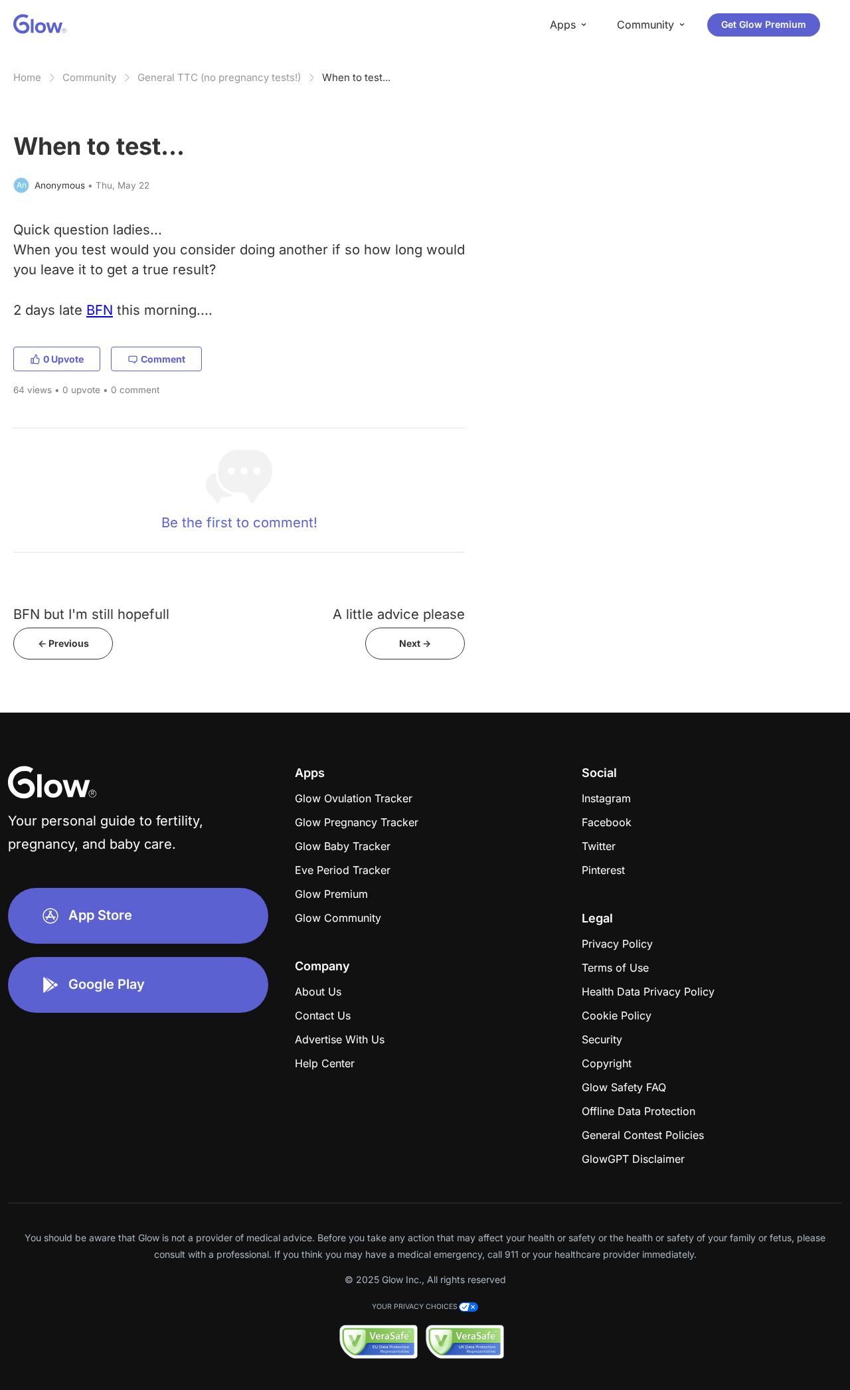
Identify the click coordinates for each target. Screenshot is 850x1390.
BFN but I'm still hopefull (91, 614)
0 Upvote (63, 359)
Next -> (415, 643)
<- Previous (63, 643)
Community (89, 77)
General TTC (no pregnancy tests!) (219, 77)
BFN (99, 310)
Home (27, 77)
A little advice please (399, 614)
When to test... (356, 77)
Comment (163, 359)
